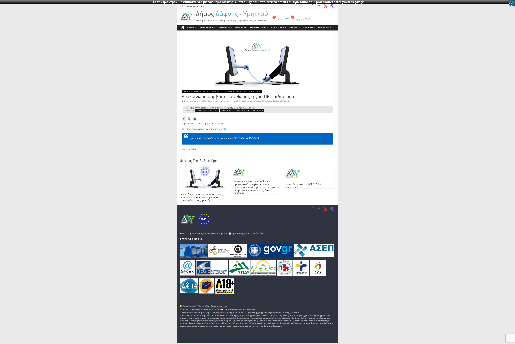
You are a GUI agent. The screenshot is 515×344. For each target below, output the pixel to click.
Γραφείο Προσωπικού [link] (230, 101)
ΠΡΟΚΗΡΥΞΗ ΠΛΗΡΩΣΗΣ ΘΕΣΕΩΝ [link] (195, 92)
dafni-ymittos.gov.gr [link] (273, 326)
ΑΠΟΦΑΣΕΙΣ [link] (293, 27)
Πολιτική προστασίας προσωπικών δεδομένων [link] (204, 233)
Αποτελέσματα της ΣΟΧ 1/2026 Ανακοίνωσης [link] (303, 185)
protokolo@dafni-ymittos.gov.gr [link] (240, 309)
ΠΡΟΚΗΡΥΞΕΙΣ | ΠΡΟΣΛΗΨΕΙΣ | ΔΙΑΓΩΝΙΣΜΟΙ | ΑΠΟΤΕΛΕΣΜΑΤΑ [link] (236, 92)
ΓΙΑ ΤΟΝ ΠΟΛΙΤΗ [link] (277, 27)
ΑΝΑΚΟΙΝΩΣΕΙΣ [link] (224, 27)
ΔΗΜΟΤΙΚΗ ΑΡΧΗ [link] (206, 27)
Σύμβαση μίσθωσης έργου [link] (282, 101)
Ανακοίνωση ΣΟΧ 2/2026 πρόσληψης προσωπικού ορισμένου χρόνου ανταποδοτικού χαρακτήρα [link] (202, 197)
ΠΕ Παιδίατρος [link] (267, 101)
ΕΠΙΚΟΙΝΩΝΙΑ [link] (323, 27)
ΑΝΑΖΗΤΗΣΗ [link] (308, 27)
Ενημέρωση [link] (188, 101)
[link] (512, 3)
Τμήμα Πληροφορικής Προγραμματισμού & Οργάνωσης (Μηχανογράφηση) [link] (240, 312)
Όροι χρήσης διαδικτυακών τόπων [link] (248, 233)
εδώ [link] (225, 128)
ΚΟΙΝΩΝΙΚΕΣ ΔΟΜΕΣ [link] (258, 27)
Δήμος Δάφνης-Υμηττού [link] (216, 306)
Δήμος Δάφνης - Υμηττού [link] (212, 101)
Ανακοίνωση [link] (197, 101)
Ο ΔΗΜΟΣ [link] (191, 27)
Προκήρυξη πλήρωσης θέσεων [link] (249, 101)
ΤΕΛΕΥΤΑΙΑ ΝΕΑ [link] (241, 27)
